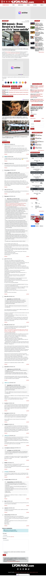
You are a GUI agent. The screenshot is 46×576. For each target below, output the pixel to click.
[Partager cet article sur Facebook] (6, 82)
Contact (28, 572)
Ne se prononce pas (33, 114)
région (20, 86)
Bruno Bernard (8, 51)
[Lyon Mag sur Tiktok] (28, 569)
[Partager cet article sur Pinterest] (11, 82)
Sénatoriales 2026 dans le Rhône (39, 142)
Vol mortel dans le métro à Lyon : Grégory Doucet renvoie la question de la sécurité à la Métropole (37, 100)
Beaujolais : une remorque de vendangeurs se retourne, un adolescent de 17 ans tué (39, 29)
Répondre (6, 154)
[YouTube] (11, 2)
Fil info (13, 4)
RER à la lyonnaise (6, 86)
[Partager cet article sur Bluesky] (16, 82)
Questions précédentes (33, 118)
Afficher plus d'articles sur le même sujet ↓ (8, 96)
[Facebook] (4, 2)
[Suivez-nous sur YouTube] (25, 569)
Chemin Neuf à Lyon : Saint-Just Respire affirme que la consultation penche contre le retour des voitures (36, 96)
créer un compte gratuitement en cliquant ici (13, 561)
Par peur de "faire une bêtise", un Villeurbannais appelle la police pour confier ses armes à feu (39, 44)
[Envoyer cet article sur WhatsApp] (14, 82)
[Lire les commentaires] (25, 82)
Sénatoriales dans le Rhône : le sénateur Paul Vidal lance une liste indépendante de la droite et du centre (39, 39)
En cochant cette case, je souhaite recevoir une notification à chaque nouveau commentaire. (14, 552)
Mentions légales (17, 572)
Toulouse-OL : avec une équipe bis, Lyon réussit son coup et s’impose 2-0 (39, 24)
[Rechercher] (43, 2)
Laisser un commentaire (6, 142)
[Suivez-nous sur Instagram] (23, 569)
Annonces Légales (20, 4)
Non (31, 112)
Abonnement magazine (6, 4)
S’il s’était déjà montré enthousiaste (13, 52)
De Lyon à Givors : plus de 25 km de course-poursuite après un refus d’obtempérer (39, 34)
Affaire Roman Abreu (38, 135)
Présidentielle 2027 (38, 138)
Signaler (28, 154)
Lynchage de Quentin (38, 147)
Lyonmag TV (41, 4)
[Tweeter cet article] (8, 82)
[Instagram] (9, 2)
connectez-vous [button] (12, 536)
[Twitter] (6, 2)
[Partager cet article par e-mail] (23, 82)
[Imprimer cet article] (20, 82)
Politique (28, 4)
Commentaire (5, 538)
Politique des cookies (23, 572)
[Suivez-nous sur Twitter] (20, 569)
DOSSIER (36, 134)
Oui (31, 111)
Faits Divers (35, 4)
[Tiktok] (14, 2)
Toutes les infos (41, 52)
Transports (5, 20)
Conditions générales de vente (34, 572)
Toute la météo (41, 211)
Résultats (43, 118)
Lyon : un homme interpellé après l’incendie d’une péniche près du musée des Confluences (39, 49)
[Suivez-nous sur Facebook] (37, 220)
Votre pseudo (5, 533)
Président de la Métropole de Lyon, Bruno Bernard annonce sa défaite (18, 94)
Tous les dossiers (40, 150)
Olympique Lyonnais (38, 144)
